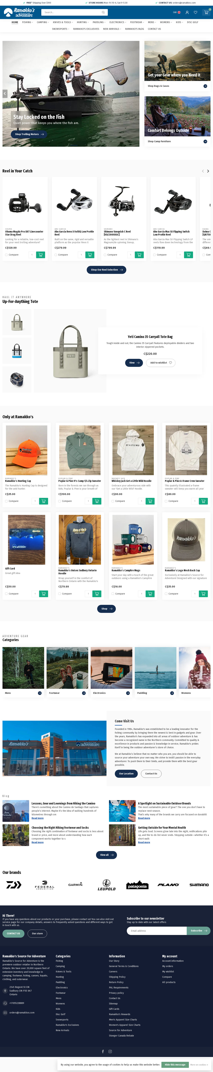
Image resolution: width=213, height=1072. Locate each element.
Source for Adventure (120, 1030)
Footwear (136, 22)
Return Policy (116, 982)
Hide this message (175, 1064)
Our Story (114, 961)
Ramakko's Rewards (119, 1014)
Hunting (82, 22)
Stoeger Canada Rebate (121, 1035)
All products (169, 982)
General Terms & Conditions (124, 966)
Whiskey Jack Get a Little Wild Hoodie (131, 481)
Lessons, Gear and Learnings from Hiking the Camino (63, 803)
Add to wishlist (158, 362)
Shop (104, 608)
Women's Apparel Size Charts (124, 1025)
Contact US (154, 29)
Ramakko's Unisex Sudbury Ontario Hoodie (77, 572)
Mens (151, 22)
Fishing (26, 22)
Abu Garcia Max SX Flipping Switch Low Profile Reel (171, 233)
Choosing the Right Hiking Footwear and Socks (60, 827)
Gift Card (10, 568)
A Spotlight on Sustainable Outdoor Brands (164, 803)
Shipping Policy (117, 977)
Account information (173, 961)
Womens (165, 22)
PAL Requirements (118, 987)
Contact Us (151, 773)
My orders (167, 966)
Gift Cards (114, 1009)
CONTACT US (13, 933)
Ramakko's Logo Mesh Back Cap (182, 570)
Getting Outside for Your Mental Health (162, 827)
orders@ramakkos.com (21, 1012)
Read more (38, 818)
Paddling (98, 22)
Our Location (126, 773)
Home (15, 22)
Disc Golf (192, 22)
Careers (113, 971)
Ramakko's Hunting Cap (18, 481)
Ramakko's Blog (134, 29)
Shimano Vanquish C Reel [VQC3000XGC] (117, 233)
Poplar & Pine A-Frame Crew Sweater (184, 481)
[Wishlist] (195, 12)
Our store (37, 933)
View (131, 362)
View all (104, 855)
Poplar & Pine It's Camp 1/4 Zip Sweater (79, 481)
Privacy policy (116, 993)
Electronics (116, 22)
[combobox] (74, 12)
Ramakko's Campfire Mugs (126, 570)
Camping (42, 22)
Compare (13, 255)
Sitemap (113, 1003)
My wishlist (168, 971)
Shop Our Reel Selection (104, 269)
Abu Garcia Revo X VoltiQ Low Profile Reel (74, 233)
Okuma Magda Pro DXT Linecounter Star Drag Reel (24, 233)
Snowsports (59, 29)
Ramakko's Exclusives (86, 29)
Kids (178, 22)
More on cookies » (199, 1064)
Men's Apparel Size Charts (123, 1019)
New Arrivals (111, 29)
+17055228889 (16, 1003)
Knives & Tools (62, 22)
